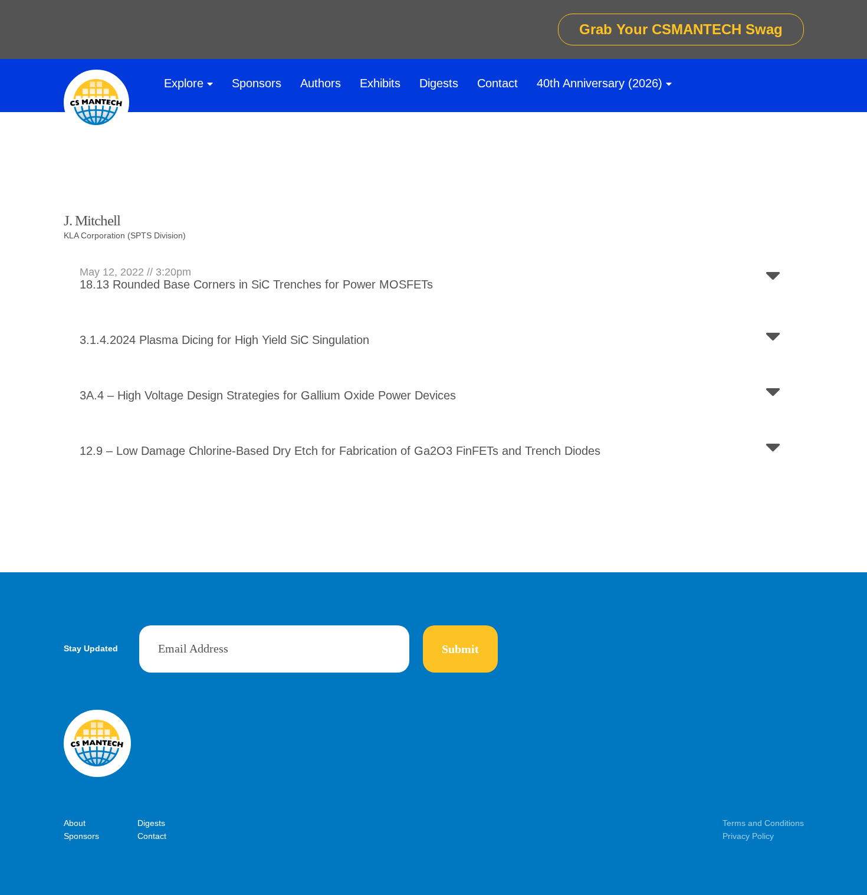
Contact (497, 83)
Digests (438, 83)
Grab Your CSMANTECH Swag (681, 29)
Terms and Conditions (763, 823)
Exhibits (380, 83)
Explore (183, 83)
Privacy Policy (748, 836)
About (75, 823)
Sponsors (256, 83)
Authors (320, 83)
